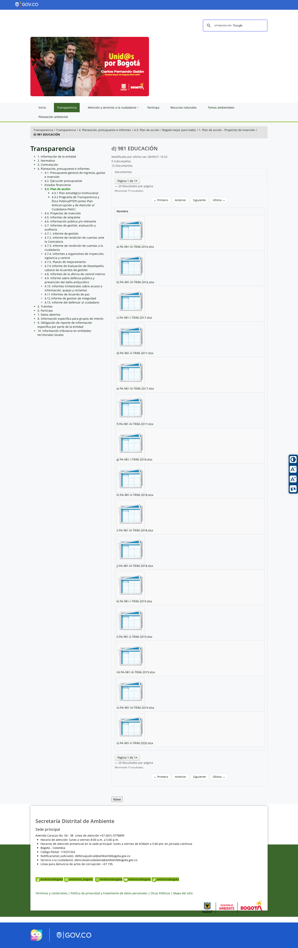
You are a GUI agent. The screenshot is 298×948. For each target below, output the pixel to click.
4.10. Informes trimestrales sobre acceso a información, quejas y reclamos (73, 288)
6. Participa (45, 310)
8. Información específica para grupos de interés (70, 319)
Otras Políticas (160, 893)
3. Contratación (48, 165)
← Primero (161, 200)
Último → (219, 200)
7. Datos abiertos (49, 314)
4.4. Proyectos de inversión (63, 213)
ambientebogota (168, 879)
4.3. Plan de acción (146, 130)
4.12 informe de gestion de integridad (70, 298)
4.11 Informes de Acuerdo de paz (67, 294)
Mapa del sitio (183, 893)
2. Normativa (46, 160)
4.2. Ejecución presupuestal (63, 181)
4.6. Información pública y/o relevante (70, 221)
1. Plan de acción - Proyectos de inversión (227, 130)
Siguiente (199, 200)
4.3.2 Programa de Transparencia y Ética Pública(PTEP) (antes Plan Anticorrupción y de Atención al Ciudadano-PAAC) (75, 203)
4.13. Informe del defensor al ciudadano (72, 302)
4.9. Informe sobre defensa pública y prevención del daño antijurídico (69, 280)
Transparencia (43, 130)
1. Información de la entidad (57, 156)
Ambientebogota (111, 879)
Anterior (180, 200)
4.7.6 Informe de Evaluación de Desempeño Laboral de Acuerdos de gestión (74, 268)
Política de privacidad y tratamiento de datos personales (109, 893)
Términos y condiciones (51, 893)
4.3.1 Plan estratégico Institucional (75, 193)
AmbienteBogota (52, 879)
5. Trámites (45, 306)
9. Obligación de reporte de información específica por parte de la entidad (65, 325)
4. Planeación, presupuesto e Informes (105, 130)
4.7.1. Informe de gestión (61, 233)
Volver (117, 799)
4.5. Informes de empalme (62, 217)
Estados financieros (58, 185)
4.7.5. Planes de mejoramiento (65, 262)
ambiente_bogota (81, 879)
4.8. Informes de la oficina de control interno (75, 274)
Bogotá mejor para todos (179, 130)
